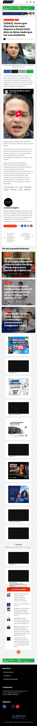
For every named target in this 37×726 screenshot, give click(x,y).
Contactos (6, 676)
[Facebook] (4, 706)
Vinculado (27, 190)
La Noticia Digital (10, 39)
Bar (16, 187)
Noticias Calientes (8, 20)
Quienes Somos (8, 672)
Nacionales (8, 255)
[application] (18, 366)
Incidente (14, 190)
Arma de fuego (8, 187)
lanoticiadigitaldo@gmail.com (12, 693)
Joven (20, 190)
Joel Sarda (10, 301)
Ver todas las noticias (10, 226)
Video (16, 20)
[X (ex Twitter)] (13, 706)
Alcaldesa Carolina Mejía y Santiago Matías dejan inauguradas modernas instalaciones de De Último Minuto (22, 612)
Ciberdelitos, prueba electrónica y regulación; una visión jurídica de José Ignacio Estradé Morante (22, 620)
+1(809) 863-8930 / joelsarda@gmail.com (15, 691)
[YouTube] (17, 706)
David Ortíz (28, 187)
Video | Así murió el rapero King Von (22, 604)
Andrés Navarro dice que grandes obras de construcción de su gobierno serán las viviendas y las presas (21, 597)
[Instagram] (9, 706)
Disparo (6, 190)
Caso (21, 187)
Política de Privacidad (10, 679)
